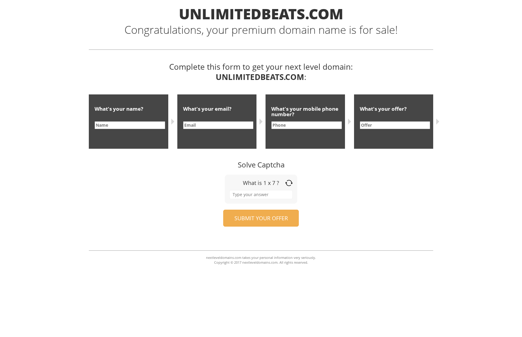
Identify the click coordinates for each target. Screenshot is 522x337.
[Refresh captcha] (289, 183)
